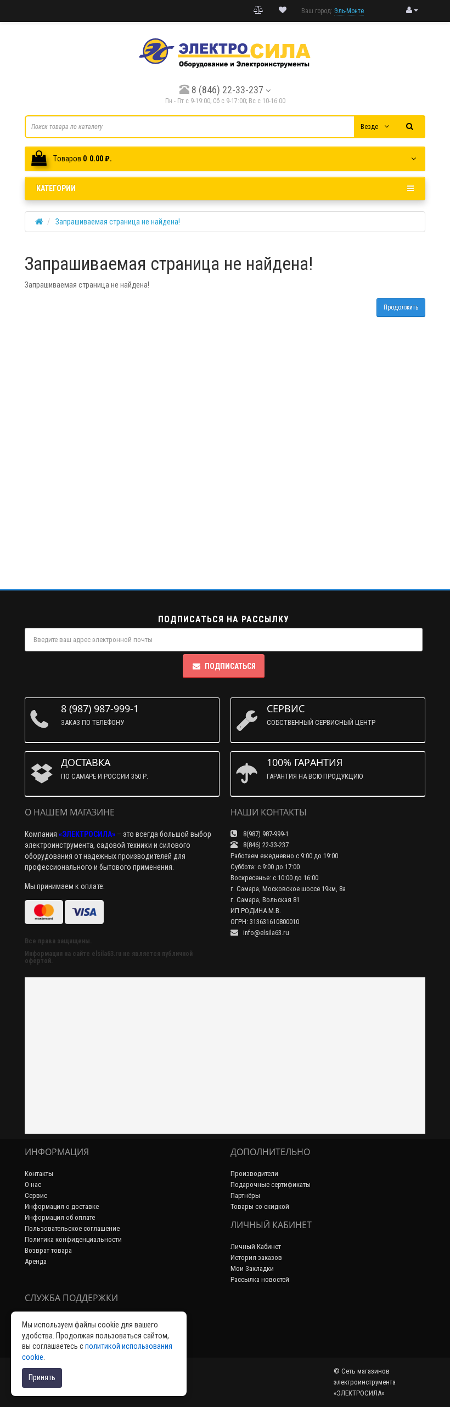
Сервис (36, 1195)
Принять (42, 1377)
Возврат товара (48, 1250)
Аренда (36, 1261)
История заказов (256, 1257)
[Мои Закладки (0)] (283, 10)
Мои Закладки (252, 1268)
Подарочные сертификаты (270, 1184)
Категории (56, 188)
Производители (254, 1173)
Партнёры (245, 1195)
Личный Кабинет (255, 1246)
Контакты (39, 1173)
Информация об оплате (60, 1217)
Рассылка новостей (259, 1279)
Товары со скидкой (259, 1206)
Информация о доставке (62, 1206)
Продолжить (401, 307)
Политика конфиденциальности (73, 1239)
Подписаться (230, 666)
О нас (33, 1184)
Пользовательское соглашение (72, 1228)
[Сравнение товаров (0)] (258, 10)
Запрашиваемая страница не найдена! (117, 221)
